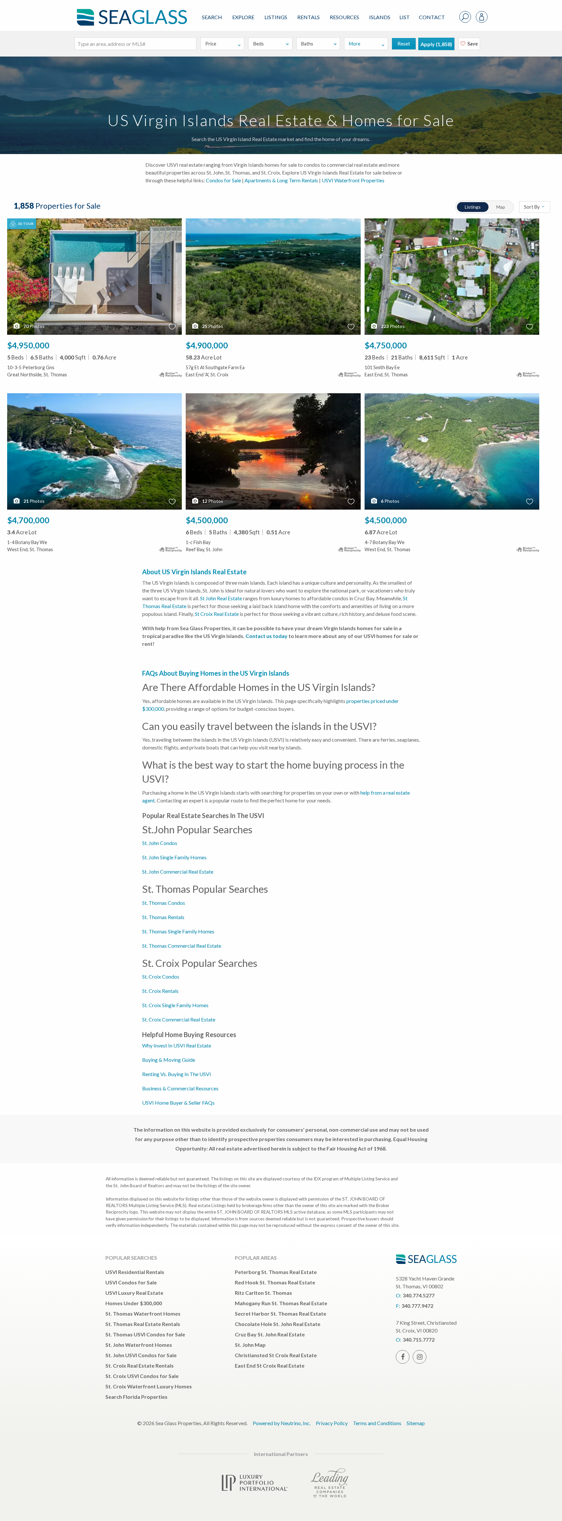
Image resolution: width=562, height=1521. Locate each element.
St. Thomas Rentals (163, 917)
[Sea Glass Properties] (130, 12)
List (404, 17)
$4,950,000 (28, 345)
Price (210, 43)
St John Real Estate (221, 598)
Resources (344, 17)
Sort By (532, 207)
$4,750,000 (386, 345)
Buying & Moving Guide (168, 1060)
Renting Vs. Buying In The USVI (176, 1074)
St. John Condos (159, 843)
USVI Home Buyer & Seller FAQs (178, 1102)
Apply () (436, 44)
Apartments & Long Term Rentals (281, 180)
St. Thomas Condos (163, 903)
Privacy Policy (332, 1423)
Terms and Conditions (377, 1423)
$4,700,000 (28, 520)
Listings (275, 17)
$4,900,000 (207, 345)
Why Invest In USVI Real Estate (176, 1045)
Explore (243, 17)
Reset (403, 43)
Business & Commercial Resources (180, 1088)
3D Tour (25, 224)
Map (500, 207)
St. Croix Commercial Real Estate (178, 1019)
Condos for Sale (223, 180)
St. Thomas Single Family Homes (178, 931)
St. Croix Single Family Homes (175, 1005)
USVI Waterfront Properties (353, 180)
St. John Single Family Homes (174, 857)
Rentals (308, 17)
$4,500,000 (207, 520)
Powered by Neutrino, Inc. (282, 1423)
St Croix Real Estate (217, 614)
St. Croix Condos (160, 976)
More (354, 43)
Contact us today (267, 636)
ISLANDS (379, 17)
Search (212, 17)
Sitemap (416, 1423)
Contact (432, 17)
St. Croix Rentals (160, 991)
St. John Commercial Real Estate (177, 871)
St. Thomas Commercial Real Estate (181, 945)
